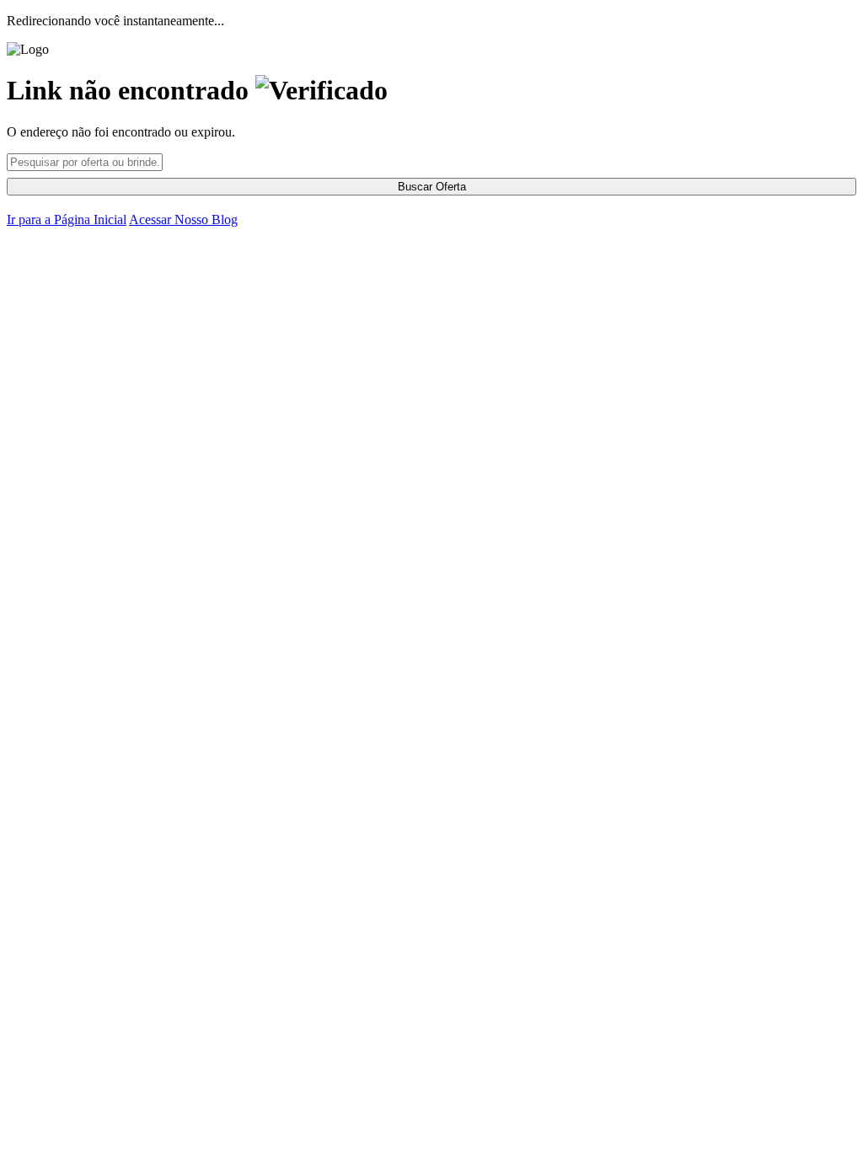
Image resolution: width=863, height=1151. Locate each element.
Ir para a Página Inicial (66, 219)
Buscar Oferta (432, 186)
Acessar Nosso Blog (183, 219)
